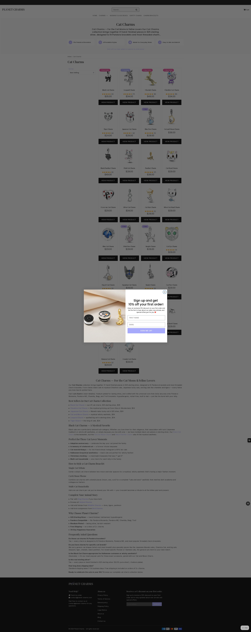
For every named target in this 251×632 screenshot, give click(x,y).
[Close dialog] (164, 292)
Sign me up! (146, 331)
